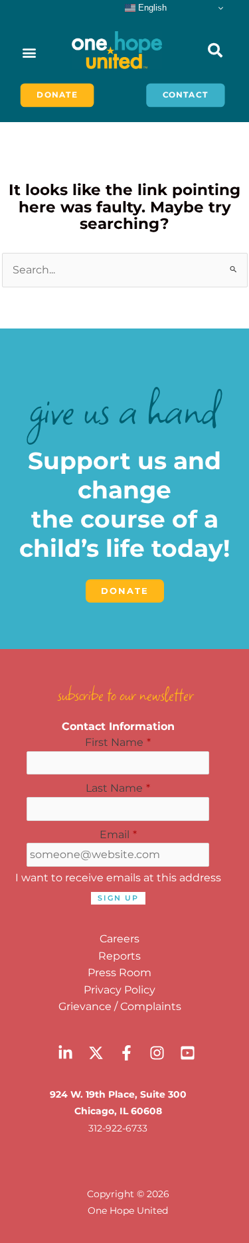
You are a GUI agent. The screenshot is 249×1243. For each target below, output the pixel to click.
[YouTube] (187, 1052)
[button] (29, 52)
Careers (119, 938)
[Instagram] (157, 1052)
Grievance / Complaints (119, 1006)
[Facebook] (126, 1052)
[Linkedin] (65, 1052)
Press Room (119, 972)
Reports (119, 956)
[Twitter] (96, 1052)
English (151, 8)
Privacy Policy (119, 990)
